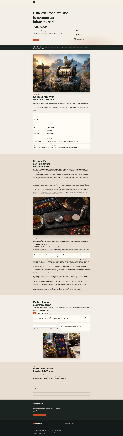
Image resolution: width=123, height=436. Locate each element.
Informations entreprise (76, 1)
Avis (62, 1)
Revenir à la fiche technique (39, 414)
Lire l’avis (36, 40)
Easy (34, 313)
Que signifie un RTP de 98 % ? (39, 382)
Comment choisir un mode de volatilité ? (41, 391)
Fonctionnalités (66, 1)
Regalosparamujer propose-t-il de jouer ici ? (41, 393)
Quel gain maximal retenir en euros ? (40, 388)
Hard (42, 313)
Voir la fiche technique (45, 40)
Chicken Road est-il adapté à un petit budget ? (42, 374)
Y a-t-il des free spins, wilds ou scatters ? (41, 385)
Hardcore (46, 313)
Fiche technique (58, 1)
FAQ (70, 1)
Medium (38, 313)
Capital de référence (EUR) (38, 324)
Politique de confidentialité (85, 1)
